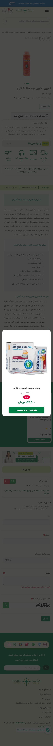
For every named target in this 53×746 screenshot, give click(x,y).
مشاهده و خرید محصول (26, 410)
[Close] (49, 328)
